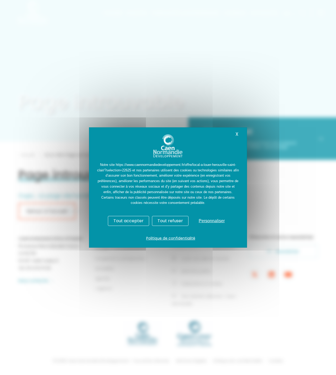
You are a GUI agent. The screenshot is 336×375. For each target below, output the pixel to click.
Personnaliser (212, 221)
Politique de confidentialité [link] (170, 238)
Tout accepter (128, 221)
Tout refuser (170, 221)
